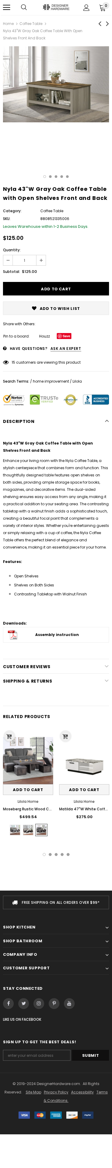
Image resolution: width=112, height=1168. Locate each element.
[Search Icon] (24, 8)
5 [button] (67, 176)
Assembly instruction (57, 634)
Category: (12, 210)
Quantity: (12, 249)
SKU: (6, 218)
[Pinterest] (54, 1003)
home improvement (51, 381)
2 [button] (50, 176)
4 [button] (61, 176)
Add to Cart (28, 790)
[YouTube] (69, 1003)
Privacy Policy (56, 1092)
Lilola (77, 381)
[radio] (15, 830)
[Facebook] (8, 1003)
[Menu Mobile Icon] (6, 7)
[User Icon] (86, 8)
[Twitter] (23, 1003)
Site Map (33, 1092)
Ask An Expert (65, 348)
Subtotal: (11, 271)
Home (8, 23)
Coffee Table (30, 23)
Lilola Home (28, 801)
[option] (56, 84)
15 (13, 362)
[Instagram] (38, 1003)
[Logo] (56, 7)
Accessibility (82, 1092)
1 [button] (44, 176)
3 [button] (56, 176)
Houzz (44, 336)
